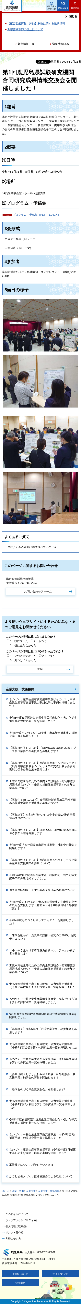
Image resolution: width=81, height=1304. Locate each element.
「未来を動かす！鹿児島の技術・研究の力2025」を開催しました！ (42, 937)
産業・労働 (18, 1191)
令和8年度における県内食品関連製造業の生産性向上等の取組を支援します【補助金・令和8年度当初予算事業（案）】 (43, 905)
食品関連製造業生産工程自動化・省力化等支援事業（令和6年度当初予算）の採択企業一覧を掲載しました (43, 1045)
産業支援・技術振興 (20, 689)
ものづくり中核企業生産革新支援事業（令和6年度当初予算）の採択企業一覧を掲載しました (43, 1060)
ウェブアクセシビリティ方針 (22, 1220)
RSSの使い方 (13, 1238)
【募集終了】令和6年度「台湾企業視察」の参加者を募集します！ (43, 1030)
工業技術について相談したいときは (31, 1164)
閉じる (73, 16)
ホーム (5, 1191)
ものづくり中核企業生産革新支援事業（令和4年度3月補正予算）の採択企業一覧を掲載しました (42, 1136)
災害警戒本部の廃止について (25, 29)
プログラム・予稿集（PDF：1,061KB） (37, 214)
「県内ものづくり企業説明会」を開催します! (37, 1089)
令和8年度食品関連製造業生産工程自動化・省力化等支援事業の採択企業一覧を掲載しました (43, 719)
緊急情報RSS (60, 43)
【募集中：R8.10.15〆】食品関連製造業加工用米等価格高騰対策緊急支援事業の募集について (42, 801)
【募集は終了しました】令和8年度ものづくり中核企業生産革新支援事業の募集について (43, 861)
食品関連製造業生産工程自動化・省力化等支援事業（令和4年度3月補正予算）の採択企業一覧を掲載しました (42, 1104)
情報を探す (63, 8)
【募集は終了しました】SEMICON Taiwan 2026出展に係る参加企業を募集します (43, 831)
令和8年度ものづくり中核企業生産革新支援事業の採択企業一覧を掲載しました (43, 734)
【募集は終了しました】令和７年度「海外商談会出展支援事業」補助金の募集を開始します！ (42, 1076)
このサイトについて (17, 1214)
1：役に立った (19, 641)
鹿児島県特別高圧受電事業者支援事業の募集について (42, 890)
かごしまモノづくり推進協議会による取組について (41, 1176)
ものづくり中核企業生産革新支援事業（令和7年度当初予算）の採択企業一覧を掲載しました (43, 1000)
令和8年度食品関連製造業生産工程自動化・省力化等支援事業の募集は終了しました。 (43, 876)
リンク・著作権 (14, 1232)
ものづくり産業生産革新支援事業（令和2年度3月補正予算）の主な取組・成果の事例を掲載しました (42, 1151)
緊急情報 (75, 8)
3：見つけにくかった (23, 660)
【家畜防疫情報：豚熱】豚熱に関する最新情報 (36, 23)
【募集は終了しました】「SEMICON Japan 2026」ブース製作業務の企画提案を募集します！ (42, 749)
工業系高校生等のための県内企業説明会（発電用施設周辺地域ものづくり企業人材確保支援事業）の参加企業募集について (42, 784)
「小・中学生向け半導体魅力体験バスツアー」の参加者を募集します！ (42, 952)
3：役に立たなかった (23, 645)
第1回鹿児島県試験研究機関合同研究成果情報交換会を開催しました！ (43, 1015)
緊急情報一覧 (26, 43)
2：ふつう (40, 641)
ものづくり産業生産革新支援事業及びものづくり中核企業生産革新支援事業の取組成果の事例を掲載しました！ (42, 703)
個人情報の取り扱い (17, 1226)
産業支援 (31, 1191)
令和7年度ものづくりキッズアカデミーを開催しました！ (41, 922)
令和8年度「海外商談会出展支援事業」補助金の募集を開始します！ (43, 846)
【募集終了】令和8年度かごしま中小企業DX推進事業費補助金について (42, 816)
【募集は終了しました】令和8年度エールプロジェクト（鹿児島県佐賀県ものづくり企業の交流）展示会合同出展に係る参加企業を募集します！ (43, 766)
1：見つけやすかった (23, 655)
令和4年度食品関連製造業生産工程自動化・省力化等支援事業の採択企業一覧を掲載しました (43, 1121)
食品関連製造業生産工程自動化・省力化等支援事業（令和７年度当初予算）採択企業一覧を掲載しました (42, 985)
